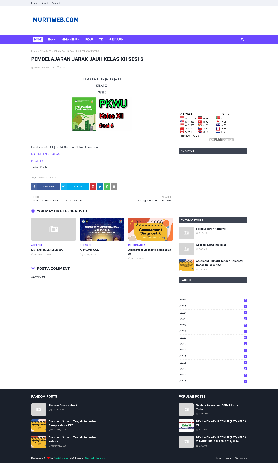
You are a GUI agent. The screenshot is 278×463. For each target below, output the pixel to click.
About (44, 3)
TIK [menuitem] (101, 39)
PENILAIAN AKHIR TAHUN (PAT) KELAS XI (221, 423)
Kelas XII (43, 177)
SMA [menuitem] (50, 39)
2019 (213, 343)
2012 (213, 381)
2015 (213, 368)
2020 (213, 337)
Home (34, 3)
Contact (56, 3)
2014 (213, 375)
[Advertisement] (213, 78)
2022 (213, 325)
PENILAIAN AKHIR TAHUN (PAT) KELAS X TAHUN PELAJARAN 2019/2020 (221, 439)
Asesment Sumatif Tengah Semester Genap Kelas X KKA (219, 262)
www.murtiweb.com (44, 67)
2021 (213, 331)
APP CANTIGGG (89, 249)
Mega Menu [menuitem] (69, 39)
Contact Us (241, 457)
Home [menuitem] (38, 39)
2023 (213, 318)
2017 (213, 356)
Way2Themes (61, 457)
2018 (213, 350)
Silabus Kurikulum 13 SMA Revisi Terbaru (217, 407)
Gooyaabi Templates (96, 457)
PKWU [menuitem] (89, 39)
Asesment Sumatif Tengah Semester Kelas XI (72, 439)
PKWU (43, 51)
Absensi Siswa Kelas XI (211, 244)
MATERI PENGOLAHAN (45, 154)
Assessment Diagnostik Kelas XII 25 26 (149, 251)
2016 (213, 362)
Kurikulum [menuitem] (116, 39)
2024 (213, 312)
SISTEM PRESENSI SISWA (47, 249)
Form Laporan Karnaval (211, 228)
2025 (213, 306)
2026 (213, 300)
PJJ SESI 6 (37, 160)
